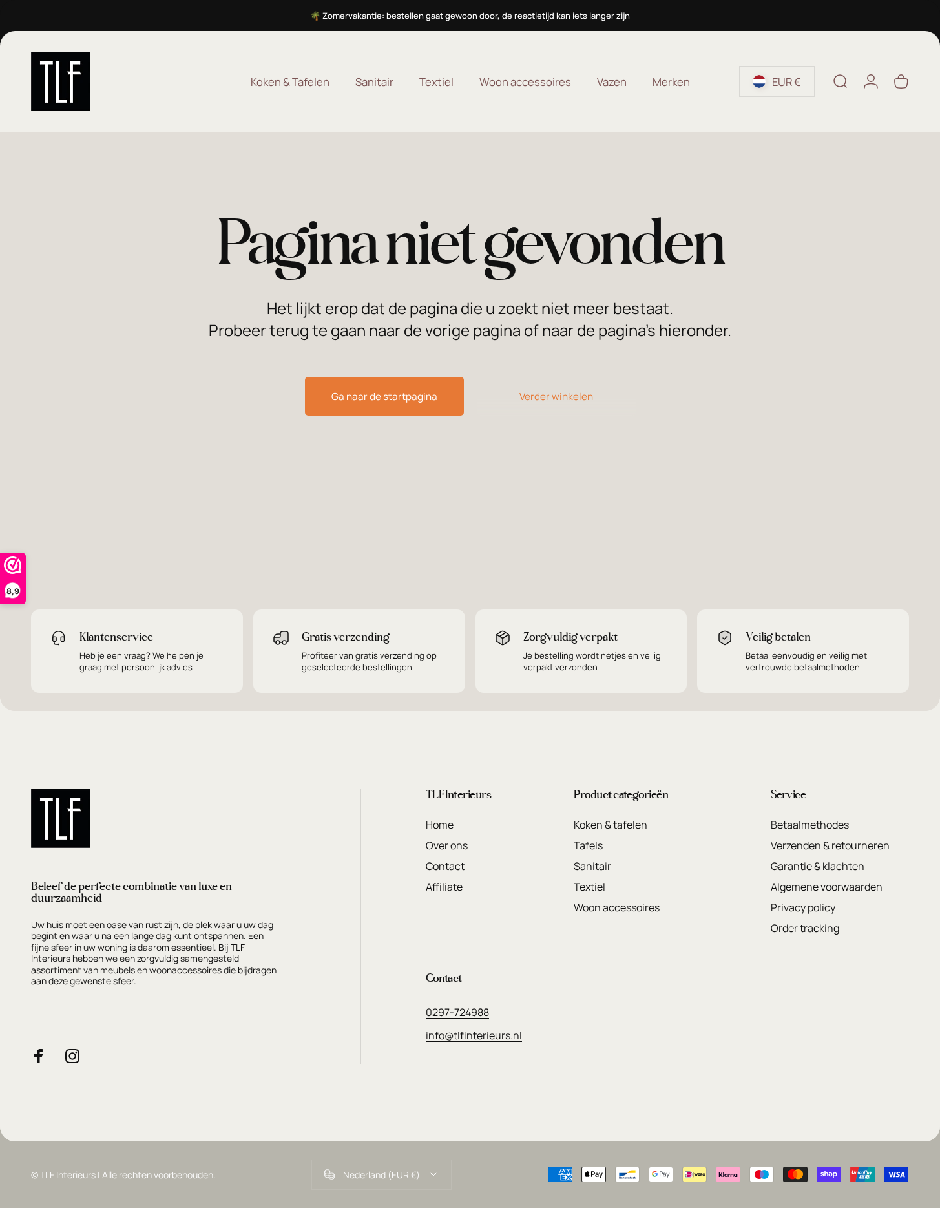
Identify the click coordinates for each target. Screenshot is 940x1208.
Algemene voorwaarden (827, 886)
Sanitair (592, 866)
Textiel (589, 886)
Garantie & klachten (817, 866)
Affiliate (444, 886)
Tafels (588, 845)
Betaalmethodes (810, 824)
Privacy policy (803, 907)
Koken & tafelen (610, 824)
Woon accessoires (617, 907)
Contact (445, 866)
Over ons (447, 845)
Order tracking (805, 928)
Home (440, 824)
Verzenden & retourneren (830, 845)
